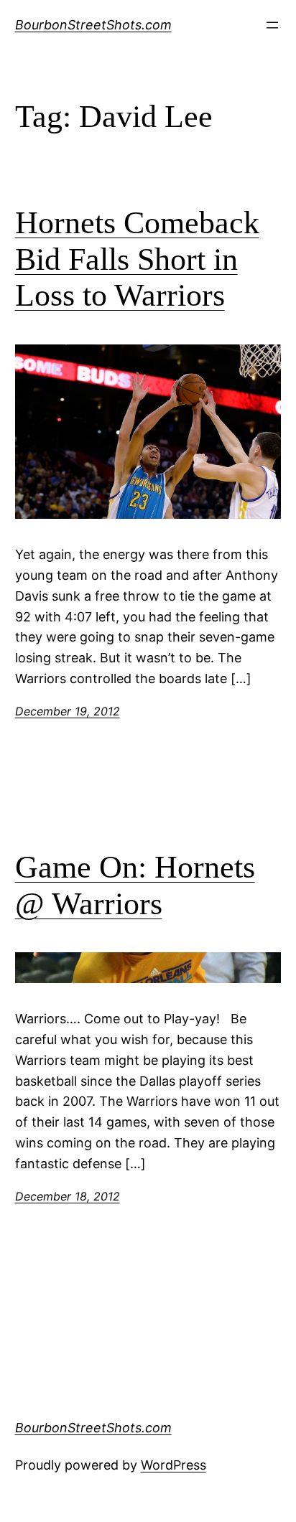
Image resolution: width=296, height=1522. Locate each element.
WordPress (173, 1464)
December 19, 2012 (67, 711)
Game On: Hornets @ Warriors (135, 885)
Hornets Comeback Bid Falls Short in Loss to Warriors (137, 259)
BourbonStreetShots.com (93, 24)
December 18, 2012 (67, 1196)
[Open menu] (272, 25)
